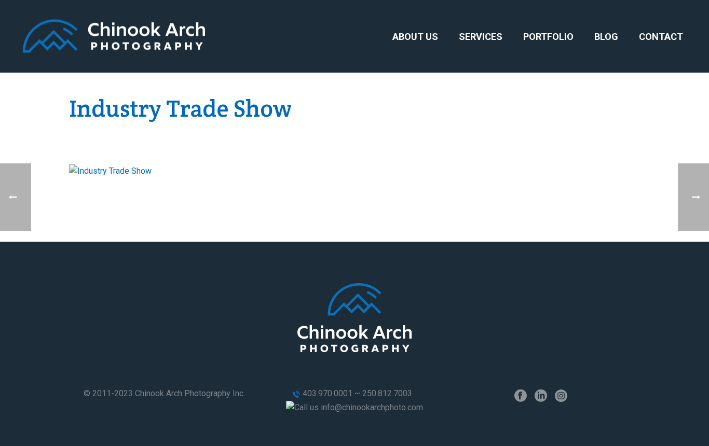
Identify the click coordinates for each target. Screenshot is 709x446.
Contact (661, 36)
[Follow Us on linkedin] (541, 396)
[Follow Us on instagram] (561, 396)
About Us (415, 36)
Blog (606, 36)
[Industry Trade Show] (110, 170)
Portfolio (548, 36)
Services (480, 36)
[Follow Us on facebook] (520, 396)
